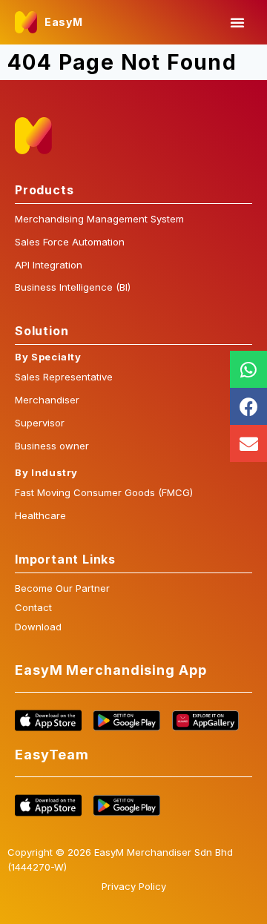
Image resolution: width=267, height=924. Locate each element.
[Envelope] (248, 443)
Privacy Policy (134, 886)
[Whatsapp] (248, 369)
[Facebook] (248, 406)
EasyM (63, 22)
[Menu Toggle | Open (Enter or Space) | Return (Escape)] (237, 22)
